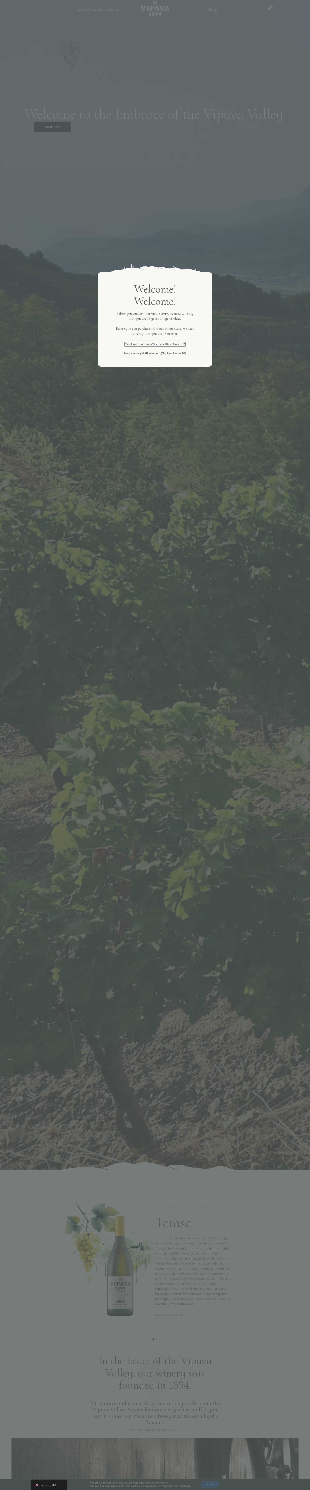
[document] (155, 745)
